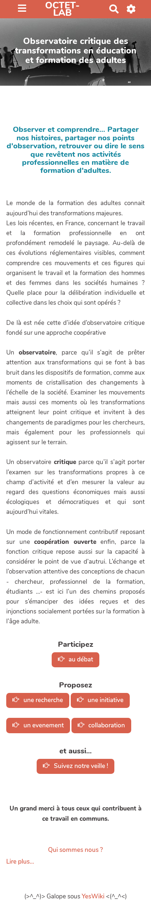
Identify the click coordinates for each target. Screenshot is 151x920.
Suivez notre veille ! (80, 766)
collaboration (106, 725)
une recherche (42, 700)
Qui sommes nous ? (75, 850)
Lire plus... (20, 861)
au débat (80, 659)
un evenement (43, 725)
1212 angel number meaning (46, 183)
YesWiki (93, 896)
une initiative (105, 700)
